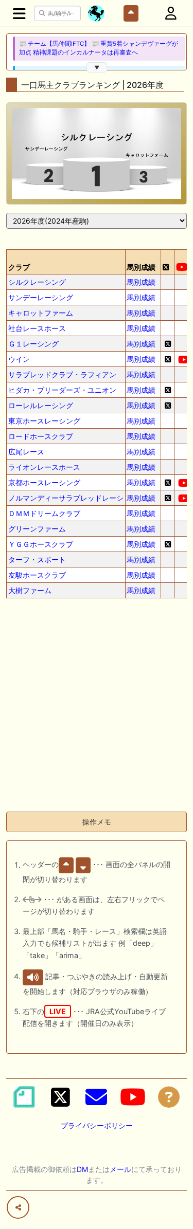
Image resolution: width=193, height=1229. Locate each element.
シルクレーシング (37, 282)
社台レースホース (37, 328)
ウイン (19, 359)
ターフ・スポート (37, 559)
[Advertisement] (96, 707)
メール (120, 1169)
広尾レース (26, 451)
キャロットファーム (40, 312)
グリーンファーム (37, 528)
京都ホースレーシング (44, 482)
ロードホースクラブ (40, 436)
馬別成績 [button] (141, 267)
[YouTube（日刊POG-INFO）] (132, 1097)
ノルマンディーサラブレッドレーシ (66, 497)
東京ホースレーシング (44, 420)
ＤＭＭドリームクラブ (44, 513)
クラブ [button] (19, 267)
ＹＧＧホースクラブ (40, 544)
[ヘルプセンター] (169, 1097)
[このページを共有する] (18, 1207)
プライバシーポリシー (97, 1125)
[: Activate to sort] (167, 261)
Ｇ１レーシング (33, 343)
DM (82, 1169)
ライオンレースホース (44, 467)
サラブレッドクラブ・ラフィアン (62, 374)
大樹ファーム (29, 590)
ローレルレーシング (40, 405)
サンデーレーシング (40, 297)
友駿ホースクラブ (37, 575)
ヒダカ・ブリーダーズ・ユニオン (62, 390)
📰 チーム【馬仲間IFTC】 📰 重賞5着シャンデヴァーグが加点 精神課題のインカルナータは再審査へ (98, 48)
